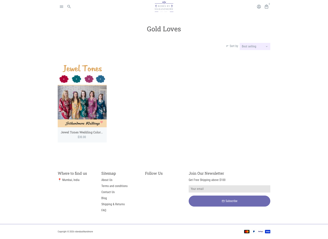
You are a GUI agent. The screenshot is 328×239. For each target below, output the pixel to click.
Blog (104, 198)
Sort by (232, 46)
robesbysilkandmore (84, 231)
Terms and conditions (114, 186)
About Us (106, 180)
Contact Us (108, 192)
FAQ (103, 210)
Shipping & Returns (113, 204)
